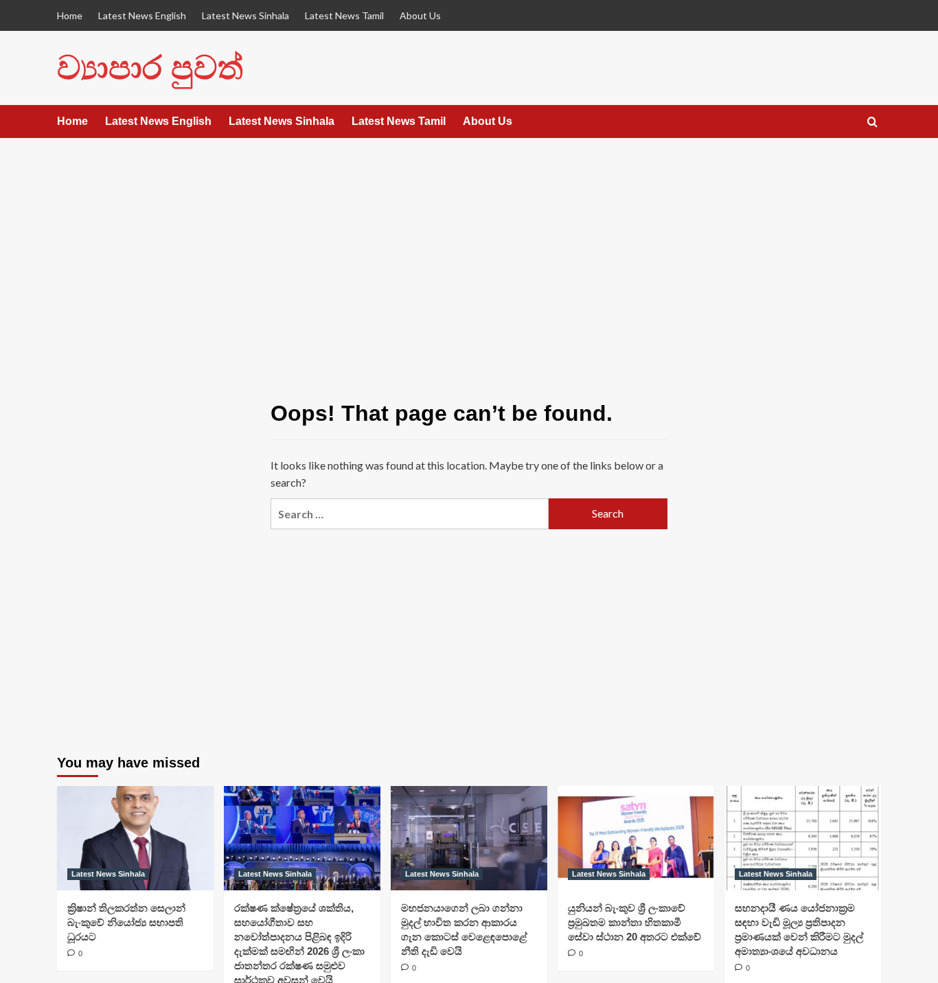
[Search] (872, 123)
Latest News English (142, 15)
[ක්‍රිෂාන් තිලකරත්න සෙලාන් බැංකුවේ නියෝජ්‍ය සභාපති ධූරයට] (135, 838)
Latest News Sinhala (245, 15)
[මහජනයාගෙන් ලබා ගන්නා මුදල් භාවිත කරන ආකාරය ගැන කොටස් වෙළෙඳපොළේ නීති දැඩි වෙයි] (469, 838)
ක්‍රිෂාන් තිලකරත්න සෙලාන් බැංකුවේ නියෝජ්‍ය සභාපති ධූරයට (126, 922)
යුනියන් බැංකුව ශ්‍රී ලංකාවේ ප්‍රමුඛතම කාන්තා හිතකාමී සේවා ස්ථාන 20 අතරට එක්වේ (634, 922)
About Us (420, 15)
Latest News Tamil (344, 15)
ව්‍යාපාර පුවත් (150, 67)
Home (69, 15)
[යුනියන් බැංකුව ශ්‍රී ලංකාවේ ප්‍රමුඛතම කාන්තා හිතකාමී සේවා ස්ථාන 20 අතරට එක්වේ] (636, 838)
